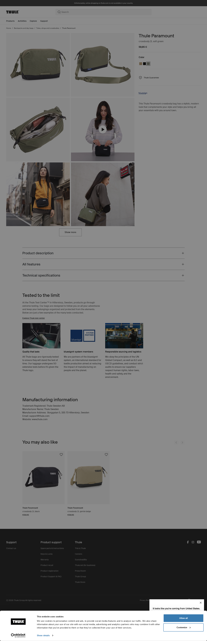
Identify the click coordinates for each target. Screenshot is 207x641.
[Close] (200, 602)
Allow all (183, 618)
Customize (182, 627)
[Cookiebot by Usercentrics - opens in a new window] (18, 635)
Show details (43, 635)
